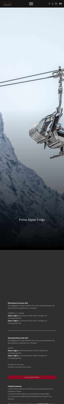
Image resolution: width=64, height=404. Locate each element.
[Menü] (31, 3)
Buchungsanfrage (32, 377)
